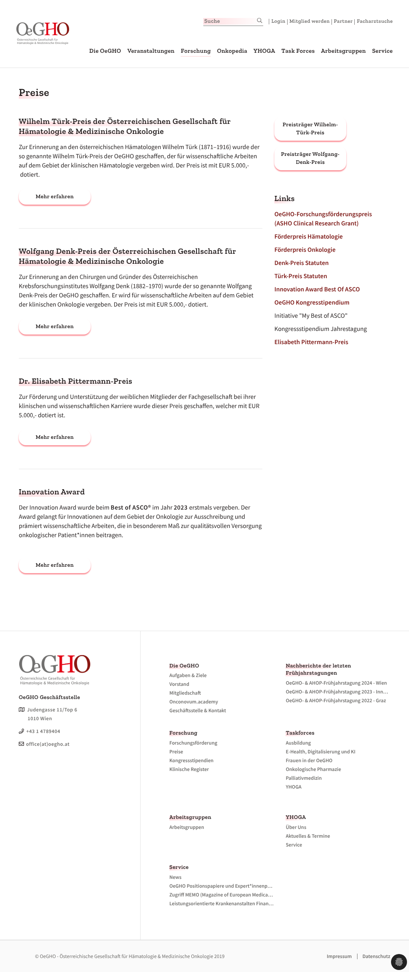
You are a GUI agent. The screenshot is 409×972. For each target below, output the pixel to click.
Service (382, 50)
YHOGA (264, 50)
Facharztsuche (375, 21)
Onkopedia (232, 50)
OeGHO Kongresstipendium (311, 303)
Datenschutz (376, 956)
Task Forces (298, 50)
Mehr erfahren (54, 196)
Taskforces (300, 732)
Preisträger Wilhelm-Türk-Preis (310, 128)
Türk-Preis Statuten (300, 276)
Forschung (196, 50)
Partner (343, 21)
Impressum (339, 956)
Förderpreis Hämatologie (308, 237)
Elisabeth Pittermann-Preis (311, 342)
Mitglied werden (310, 21)
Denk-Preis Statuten (301, 263)
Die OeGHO (105, 50)
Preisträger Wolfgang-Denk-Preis (310, 158)
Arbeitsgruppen (343, 50)
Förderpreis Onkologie (305, 250)
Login (278, 21)
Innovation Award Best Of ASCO (317, 289)
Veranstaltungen (151, 50)
